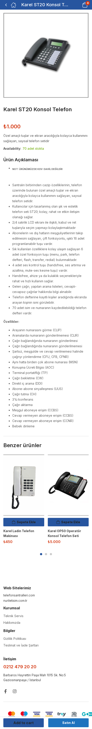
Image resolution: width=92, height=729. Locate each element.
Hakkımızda (11, 622)
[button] (79, 5)
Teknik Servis (13, 616)
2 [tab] (46, 554)
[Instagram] (15, 691)
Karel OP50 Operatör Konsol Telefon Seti (64, 533)
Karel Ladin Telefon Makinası (18, 533)
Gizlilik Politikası (14, 638)
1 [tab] (41, 554)
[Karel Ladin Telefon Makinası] (23, 485)
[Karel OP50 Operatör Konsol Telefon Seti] (68, 485)
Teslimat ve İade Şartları (21, 645)
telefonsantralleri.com (19, 595)
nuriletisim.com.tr (15, 600)
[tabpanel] (24, 500)
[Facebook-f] (5, 691)
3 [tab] (51, 554)
